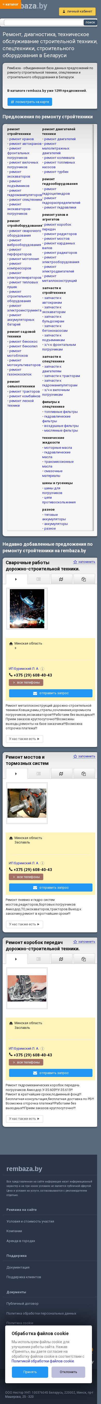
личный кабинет (79, 11)
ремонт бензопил (23, 346)
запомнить (86, 562)
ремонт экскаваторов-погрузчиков (19, 209)
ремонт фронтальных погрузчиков (18, 153)
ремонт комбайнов (24, 396)
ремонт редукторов (60, 234)
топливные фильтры (61, 412)
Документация (18, 1267)
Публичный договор (22, 1303)
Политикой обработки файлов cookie (43, 1361)
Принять (30, 1372)
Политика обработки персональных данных (41, 1313)
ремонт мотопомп (24, 259)
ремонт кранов (21, 139)
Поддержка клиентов (23, 1277)
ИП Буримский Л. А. (24, 669)
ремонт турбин (56, 172)
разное (50, 528)
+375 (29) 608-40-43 (33, 675)
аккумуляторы (56, 524)
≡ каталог (10, 4)
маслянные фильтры (61, 430)
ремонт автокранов (25, 144)
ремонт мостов (57, 238)
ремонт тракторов (24, 391)
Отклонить (68, 1372)
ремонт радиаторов (60, 253)
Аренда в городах (20, 1241)
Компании (14, 1231)
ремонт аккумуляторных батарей (20, 319)
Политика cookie (19, 1323)
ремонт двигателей (60, 139)
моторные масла (58, 448)
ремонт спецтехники (25, 200)
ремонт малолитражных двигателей (55, 148)
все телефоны (28, 682)
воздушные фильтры (61, 426)
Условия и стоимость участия (30, 1221)
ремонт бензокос (23, 341)
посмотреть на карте (32, 102)
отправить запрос (54, 693)
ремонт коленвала (59, 158)
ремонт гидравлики (60, 207)
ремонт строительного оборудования (19, 296)
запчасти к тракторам (62, 376)
